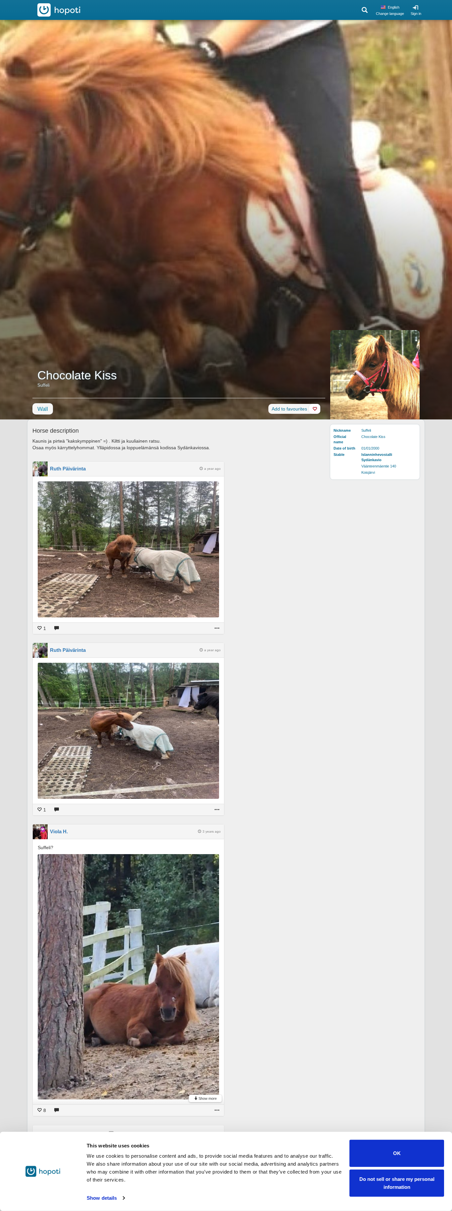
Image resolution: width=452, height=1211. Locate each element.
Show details (102, 1198)
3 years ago (212, 831)
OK (397, 1153)
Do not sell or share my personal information (396, 1182)
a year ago (212, 468)
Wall (42, 409)
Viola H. (59, 831)
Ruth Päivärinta (68, 468)
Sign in (416, 14)
